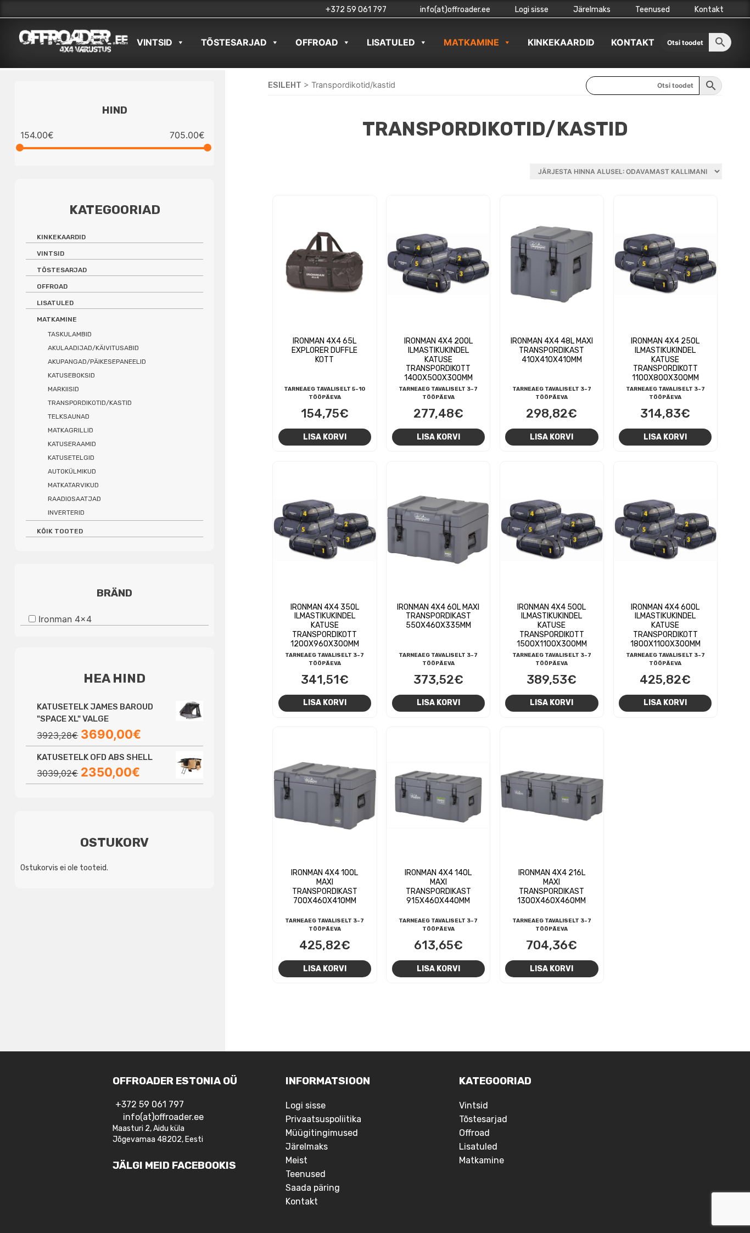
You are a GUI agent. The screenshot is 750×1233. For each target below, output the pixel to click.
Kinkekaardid (561, 42)
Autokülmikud (72, 471)
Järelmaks (592, 9)
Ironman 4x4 (65, 618)
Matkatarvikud (73, 485)
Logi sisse (531, 9)
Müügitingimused (322, 1133)
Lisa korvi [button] (324, 436)
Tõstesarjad (234, 42)
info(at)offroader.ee (454, 9)
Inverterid (66, 512)
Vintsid (154, 42)
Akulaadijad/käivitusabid (93, 348)
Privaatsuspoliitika (323, 1119)
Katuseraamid (72, 444)
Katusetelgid (71, 457)
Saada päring (313, 1188)
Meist (296, 1160)
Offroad (316, 42)
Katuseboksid (71, 375)
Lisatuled (391, 42)
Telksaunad (68, 416)
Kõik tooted (60, 531)
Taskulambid (70, 334)
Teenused (652, 9)
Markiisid (63, 389)
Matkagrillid (70, 430)
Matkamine (471, 42)
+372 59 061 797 (356, 9)
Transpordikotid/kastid (90, 403)
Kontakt (709, 9)
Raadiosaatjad (74, 499)
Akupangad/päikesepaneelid (97, 361)
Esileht (284, 85)
